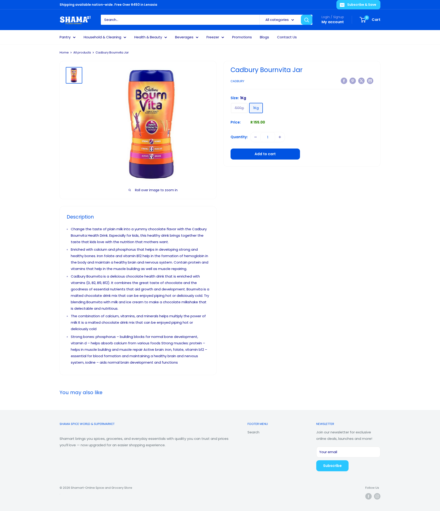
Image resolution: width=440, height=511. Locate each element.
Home (64, 52)
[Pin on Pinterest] (352, 80)
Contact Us (287, 37)
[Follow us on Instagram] (377, 496)
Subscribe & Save (361, 4)
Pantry (65, 37)
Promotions (242, 37)
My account (333, 22)
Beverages (184, 37)
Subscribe (332, 465)
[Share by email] (370, 80)
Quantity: (239, 137)
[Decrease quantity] (255, 137)
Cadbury (237, 81)
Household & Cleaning (102, 37)
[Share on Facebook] (344, 80)
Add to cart (265, 154)
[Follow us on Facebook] (368, 496)
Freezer (212, 37)
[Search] (306, 20)
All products (82, 52)
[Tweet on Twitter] (361, 80)
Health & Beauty (148, 37)
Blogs (264, 37)
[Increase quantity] (280, 137)
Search (253, 432)
